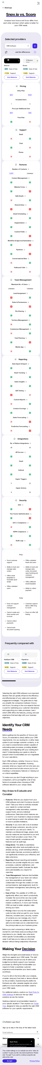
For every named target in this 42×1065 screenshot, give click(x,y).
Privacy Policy (35, 1061)
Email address (8, 1032)
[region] (21, 665)
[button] (12, 69)
